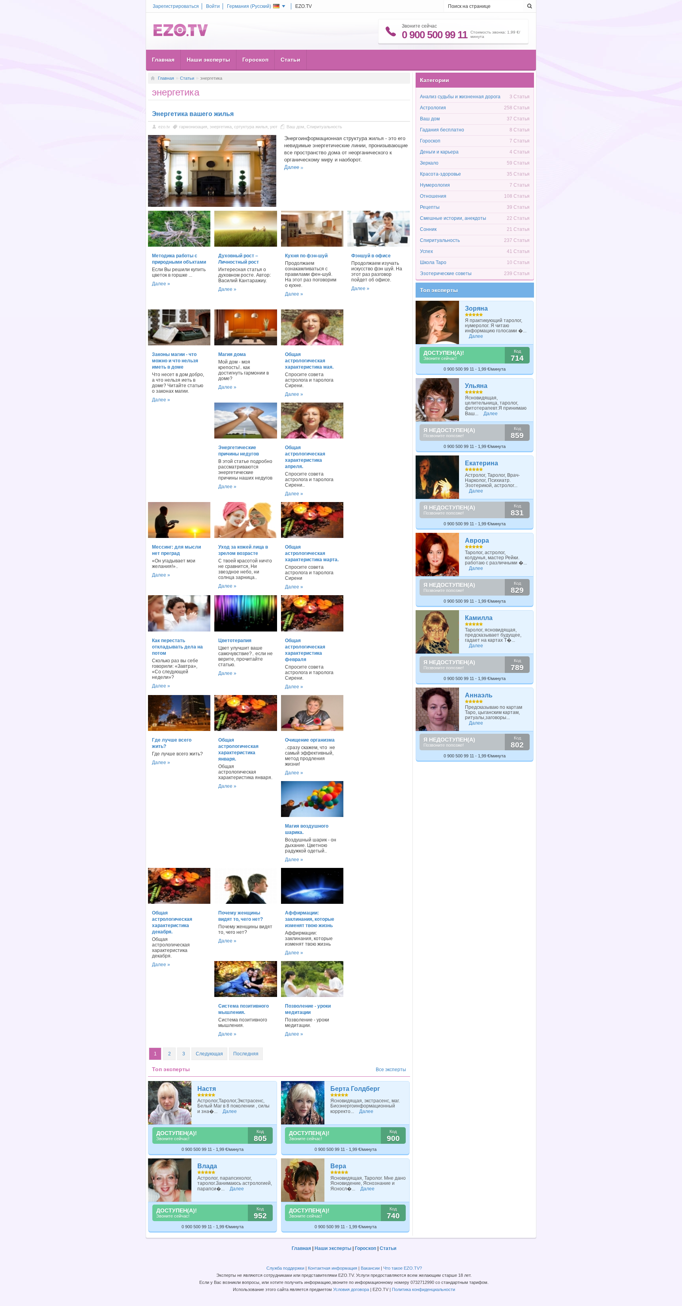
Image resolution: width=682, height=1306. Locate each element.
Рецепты (430, 207)
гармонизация (193, 126)
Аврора (477, 540)
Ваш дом (295, 126)
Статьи (290, 59)
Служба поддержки (285, 1268)
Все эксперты (391, 1069)
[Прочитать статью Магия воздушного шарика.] (312, 815)
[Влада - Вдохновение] (169, 1180)
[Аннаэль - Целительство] (437, 709)
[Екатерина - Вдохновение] (437, 477)
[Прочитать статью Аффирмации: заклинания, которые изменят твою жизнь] (312, 902)
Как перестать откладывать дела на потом (177, 647)
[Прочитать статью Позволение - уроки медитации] (312, 995)
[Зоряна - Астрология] (437, 322)
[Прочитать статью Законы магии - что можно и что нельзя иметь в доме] (179, 344)
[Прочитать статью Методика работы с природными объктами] (179, 245)
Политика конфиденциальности (423, 1289)
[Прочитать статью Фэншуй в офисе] (378, 245)
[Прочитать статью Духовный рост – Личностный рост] (245, 245)
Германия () (249, 6)
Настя (206, 1088)
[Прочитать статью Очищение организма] (312, 729)
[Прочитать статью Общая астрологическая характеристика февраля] (312, 630)
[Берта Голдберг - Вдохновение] (302, 1102)
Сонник (428, 229)
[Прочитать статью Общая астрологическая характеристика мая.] (312, 344)
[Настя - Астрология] (169, 1102)
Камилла (479, 618)
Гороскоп (255, 59)
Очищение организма (310, 740)
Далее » (161, 284)
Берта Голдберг (355, 1088)
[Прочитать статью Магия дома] (245, 344)
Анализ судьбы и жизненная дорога (460, 96)
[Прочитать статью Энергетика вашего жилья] (212, 205)
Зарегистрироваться (176, 6)
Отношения (433, 196)
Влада (207, 1166)
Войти (213, 6)
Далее (291, 167)
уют (273, 126)
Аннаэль (479, 695)
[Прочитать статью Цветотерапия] (245, 630)
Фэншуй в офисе (371, 256)
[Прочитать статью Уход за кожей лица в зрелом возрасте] (245, 536)
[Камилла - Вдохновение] (437, 632)
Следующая (209, 1054)
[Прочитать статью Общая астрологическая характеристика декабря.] (179, 902)
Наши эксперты (208, 59)
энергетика (221, 126)
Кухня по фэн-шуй (306, 256)
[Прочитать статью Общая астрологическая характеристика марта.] (312, 536)
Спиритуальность (324, 126)
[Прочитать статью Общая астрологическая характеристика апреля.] (312, 437)
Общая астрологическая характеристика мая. (309, 361)
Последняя (246, 1054)
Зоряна (476, 308)
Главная (163, 59)
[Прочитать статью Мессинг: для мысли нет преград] (179, 536)
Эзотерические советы (446, 273)
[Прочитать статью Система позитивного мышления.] (245, 995)
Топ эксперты (439, 290)
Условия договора (351, 1289)
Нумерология (435, 185)
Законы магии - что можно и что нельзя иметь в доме (175, 361)
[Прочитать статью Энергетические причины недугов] (245, 437)
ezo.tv (164, 126)
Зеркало (429, 163)
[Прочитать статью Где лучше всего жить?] (179, 729)
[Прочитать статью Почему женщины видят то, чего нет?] (245, 902)
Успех (426, 251)
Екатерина (481, 463)
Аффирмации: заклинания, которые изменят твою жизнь (309, 919)
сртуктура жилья (251, 126)
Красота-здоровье (440, 174)
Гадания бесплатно (442, 130)
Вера (338, 1166)
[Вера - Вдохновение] (302, 1180)
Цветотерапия (234, 640)
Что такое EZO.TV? (402, 1268)
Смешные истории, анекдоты (453, 218)
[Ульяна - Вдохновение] (437, 400)
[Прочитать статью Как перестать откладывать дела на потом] (179, 630)
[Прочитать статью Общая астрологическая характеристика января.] (245, 729)
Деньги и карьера (439, 152)
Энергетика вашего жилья (193, 114)
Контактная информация (332, 1268)
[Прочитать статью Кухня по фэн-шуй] (312, 245)
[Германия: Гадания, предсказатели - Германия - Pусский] (181, 34)
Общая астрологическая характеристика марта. (312, 553)
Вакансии (370, 1268)
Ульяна (476, 385)
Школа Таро (433, 262)
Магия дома (232, 354)
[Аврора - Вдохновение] (437, 554)
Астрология (433, 108)
